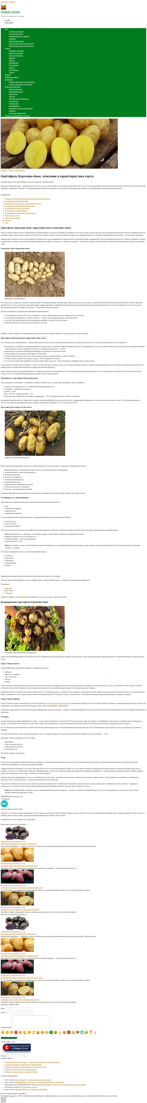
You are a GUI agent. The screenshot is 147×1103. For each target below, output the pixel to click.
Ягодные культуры (16, 34)
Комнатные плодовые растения (21, 108)
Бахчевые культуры (16, 51)
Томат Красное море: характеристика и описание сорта (25, 1067)
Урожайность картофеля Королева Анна (20, 206)
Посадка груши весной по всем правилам (20, 1069)
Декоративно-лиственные (19, 99)
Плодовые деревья (16, 32)
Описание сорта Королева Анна (16, 201)
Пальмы (12, 96)
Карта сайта (9, 23)
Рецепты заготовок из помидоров (22, 82)
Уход (6, 223)
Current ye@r (6, 1042)
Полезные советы (12, 77)
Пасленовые (13, 70)
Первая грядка (10, 12)
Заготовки (8, 80)
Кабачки (12, 58)
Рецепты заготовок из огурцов (20, 84)
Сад (6, 29)
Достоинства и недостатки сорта (17, 208)
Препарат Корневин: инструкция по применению (23, 1065)
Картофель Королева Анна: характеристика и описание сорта (27, 199)
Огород (7, 48)
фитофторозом (10, 521)
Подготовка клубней (12, 218)
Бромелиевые (14, 106)
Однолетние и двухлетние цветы (21, 46)
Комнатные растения (12, 87)
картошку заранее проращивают (58, 703)
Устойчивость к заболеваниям (16, 211)
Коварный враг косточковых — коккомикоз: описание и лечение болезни (32, 1062)
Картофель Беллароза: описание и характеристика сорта (22, 888)
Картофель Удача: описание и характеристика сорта (20, 910)
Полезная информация (17, 113)
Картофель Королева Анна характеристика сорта (23, 204)
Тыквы (11, 72)
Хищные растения (15, 89)
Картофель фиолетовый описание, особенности (19, 844)
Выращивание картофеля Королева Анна (20, 213)
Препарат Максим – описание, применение (31, 1089)
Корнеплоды (13, 63)
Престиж (8, 588)
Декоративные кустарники (19, 36)
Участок (8, 75)
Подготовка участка (12, 216)
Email (3, 1013)
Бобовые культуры (16, 53)
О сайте (7, 20)
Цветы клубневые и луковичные (21, 44)
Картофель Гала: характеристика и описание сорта (19, 866)
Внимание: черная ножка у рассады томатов (21, 1072)
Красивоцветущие (16, 92)
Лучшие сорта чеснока (28, 1087)
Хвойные (12, 39)
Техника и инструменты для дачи (17, 116)
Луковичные (13, 101)
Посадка (8, 220)
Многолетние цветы (16, 41)
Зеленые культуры (16, 56)
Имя (3, 1009)
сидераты (110, 686)
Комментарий (6, 1027)
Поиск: (3, 1056)
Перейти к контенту (8, 2)
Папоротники (14, 104)
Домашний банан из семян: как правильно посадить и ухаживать (39, 1082)
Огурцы (12, 68)
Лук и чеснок (14, 65)
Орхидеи (12, 111)
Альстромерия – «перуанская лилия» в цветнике (33, 1080)
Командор (8, 593)
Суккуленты (13, 94)
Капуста (12, 60)
